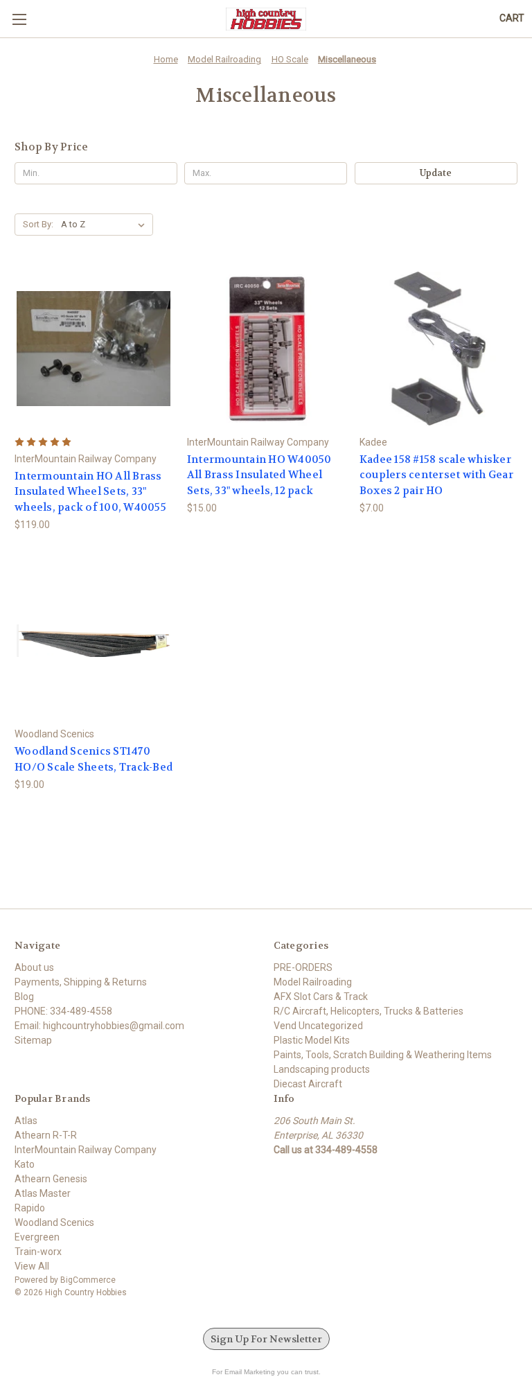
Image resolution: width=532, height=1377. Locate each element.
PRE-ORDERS (303, 967)
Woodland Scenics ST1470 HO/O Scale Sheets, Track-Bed (93, 759)
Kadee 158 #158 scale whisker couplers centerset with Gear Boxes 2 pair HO (436, 475)
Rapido (30, 1207)
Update (436, 173)
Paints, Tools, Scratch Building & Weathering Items (383, 1054)
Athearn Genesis (51, 1178)
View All (32, 1266)
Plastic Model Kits (312, 1040)
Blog (24, 996)
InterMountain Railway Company (86, 1149)
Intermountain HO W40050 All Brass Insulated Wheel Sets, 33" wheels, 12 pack (259, 475)
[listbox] (105, 224)
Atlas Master (43, 1193)
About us (34, 967)
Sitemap (33, 1040)
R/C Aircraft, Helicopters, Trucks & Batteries (368, 1011)
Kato (25, 1164)
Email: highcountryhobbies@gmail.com (99, 1025)
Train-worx (38, 1251)
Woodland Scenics (54, 1222)
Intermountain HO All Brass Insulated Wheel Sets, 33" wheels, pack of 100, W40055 (90, 491)
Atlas (26, 1120)
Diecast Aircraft (308, 1083)
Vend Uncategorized (318, 1025)
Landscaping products (322, 1069)
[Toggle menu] (19, 19)
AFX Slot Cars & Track (321, 996)
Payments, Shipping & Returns (81, 982)
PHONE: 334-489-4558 (63, 1011)
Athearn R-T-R (46, 1135)
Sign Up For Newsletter (266, 1339)
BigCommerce (88, 1280)
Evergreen (37, 1237)
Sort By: (38, 224)
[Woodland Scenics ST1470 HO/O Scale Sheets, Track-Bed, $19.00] (93, 640)
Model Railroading (313, 982)
